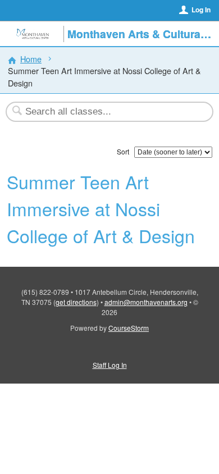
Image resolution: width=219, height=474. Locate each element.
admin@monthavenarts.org (146, 302)
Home (31, 59)
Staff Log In (110, 365)
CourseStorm (128, 327)
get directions (76, 302)
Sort (123, 151)
